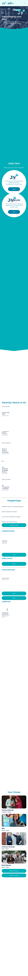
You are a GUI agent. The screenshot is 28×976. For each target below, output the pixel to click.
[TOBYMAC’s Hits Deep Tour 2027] (9, 504)
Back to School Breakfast (5, 450)
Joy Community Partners (7, 516)
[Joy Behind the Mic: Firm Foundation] (6, 428)
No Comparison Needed (5, 487)
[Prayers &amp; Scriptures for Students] (10, 509)
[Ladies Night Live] (20, 504)
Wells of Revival (5, 578)
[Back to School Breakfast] (6, 446)
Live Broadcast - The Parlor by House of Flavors (5, 614)
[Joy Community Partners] (7, 514)
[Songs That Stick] (6, 409)
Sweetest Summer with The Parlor (9, 521)
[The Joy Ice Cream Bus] (6, 538)
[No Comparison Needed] (6, 482)
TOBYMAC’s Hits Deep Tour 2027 (9, 506)
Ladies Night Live (20, 506)
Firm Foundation (16, 516)
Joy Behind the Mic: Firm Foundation (5, 432)
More (14, 555)
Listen (14, 189)
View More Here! (14, 525)
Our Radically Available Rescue (5, 469)
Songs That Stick (5, 413)
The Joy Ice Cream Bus (4, 541)
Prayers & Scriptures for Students (9, 511)
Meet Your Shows (14, 871)
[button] (24, 406)
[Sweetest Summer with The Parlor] (9, 519)
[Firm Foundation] (17, 514)
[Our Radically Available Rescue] (6, 464)
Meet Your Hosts (14, 875)
